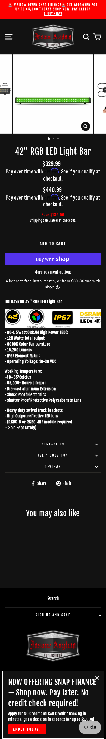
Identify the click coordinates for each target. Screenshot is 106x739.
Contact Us (53, 444)
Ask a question (53, 455)
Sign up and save (53, 615)
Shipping (36, 220)
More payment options (53, 272)
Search (53, 598)
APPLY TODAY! (27, 729)
